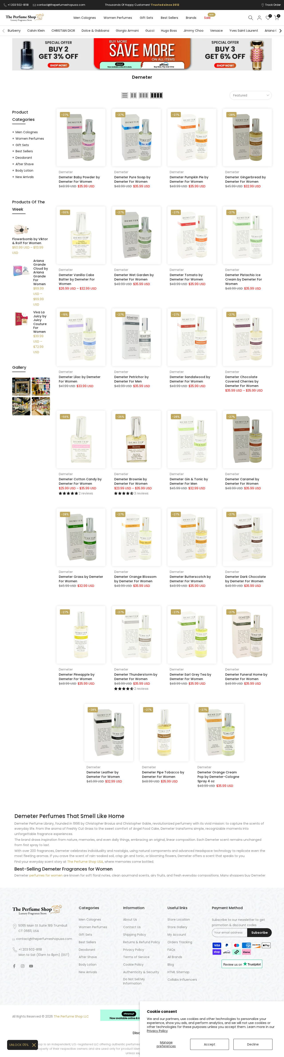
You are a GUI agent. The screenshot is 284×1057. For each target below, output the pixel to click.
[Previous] (4, 30)
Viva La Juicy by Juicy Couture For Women (40, 322)
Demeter (66, 172)
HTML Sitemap (178, 972)
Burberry (14, 30)
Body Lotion (24, 170)
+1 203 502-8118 (18, 5)
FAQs (171, 950)
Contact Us (132, 927)
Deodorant (24, 157)
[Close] (34, 1045)
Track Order (273, 5)
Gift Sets (146, 18)
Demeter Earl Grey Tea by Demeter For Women (190, 676)
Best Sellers (169, 18)
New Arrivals (25, 177)
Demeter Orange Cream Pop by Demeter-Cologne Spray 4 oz (218, 776)
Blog (171, 965)
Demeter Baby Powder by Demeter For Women (79, 179)
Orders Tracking (180, 942)
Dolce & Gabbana (95, 30)
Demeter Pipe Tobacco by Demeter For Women (163, 774)
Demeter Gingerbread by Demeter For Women (245, 179)
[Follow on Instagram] (23, 966)
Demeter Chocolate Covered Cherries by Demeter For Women (241, 381)
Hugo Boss (169, 30)
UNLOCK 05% (19, 1045)
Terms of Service (136, 957)
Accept (209, 1044)
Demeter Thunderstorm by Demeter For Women (135, 676)
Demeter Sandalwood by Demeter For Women (190, 379)
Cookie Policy (133, 965)
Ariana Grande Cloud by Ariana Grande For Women (40, 272)
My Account (177, 935)
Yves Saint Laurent (243, 30)
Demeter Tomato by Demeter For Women (186, 277)
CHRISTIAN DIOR (63, 30)
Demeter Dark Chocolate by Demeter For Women (245, 579)
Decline (253, 1044)
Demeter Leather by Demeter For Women (103, 774)
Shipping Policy (134, 935)
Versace (216, 30)
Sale (209, 17)
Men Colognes (85, 18)
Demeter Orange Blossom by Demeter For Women (135, 579)
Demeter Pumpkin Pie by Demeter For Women (189, 179)
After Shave (25, 164)
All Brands (175, 957)
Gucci (149, 30)
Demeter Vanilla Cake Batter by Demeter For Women (77, 279)
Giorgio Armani (127, 30)
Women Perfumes (118, 18)
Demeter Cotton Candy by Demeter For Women (80, 481)
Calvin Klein (36, 30)
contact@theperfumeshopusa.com (61, 5)
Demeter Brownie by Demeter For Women (131, 481)
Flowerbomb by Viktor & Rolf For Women (30, 241)
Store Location (179, 920)
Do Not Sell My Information (134, 981)
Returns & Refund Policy (141, 942)
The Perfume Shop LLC (71, 1016)
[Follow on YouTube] (31, 966)
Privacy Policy (157, 1031)
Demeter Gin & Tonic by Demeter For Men (189, 481)
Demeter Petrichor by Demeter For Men (131, 379)
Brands (191, 18)
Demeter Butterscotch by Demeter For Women (190, 579)
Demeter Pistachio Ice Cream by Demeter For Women (243, 279)
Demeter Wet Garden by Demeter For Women (134, 277)
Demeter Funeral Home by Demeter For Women (246, 676)
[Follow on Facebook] (14, 966)
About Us (130, 920)
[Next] (280, 30)
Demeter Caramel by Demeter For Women (242, 481)
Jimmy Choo (193, 30)
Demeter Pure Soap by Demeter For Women (132, 179)
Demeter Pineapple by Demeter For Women (77, 676)
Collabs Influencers (182, 980)
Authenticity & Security (141, 972)
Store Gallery (177, 927)
